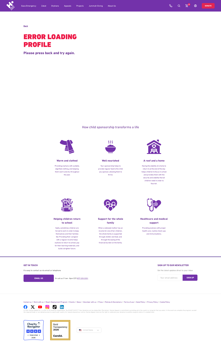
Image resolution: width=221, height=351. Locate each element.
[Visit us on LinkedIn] (62, 307)
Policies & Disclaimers (113, 302)
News (79, 302)
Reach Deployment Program (56, 302)
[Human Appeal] (10, 6)
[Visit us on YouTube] (40, 307)
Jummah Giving (96, 6)
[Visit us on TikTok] (55, 307)
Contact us (28, 302)
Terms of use (129, 302)
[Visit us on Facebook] (25, 307)
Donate (208, 6)
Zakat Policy (140, 302)
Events (72, 302)
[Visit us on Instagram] (47, 307)
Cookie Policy (165, 302)
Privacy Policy (152, 302)
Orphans (55, 6)
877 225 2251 (82, 278)
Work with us (39, 302)
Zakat (43, 6)
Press (100, 302)
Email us (38, 278)
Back (26, 26)
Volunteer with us (89, 302)
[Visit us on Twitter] (33, 307)
